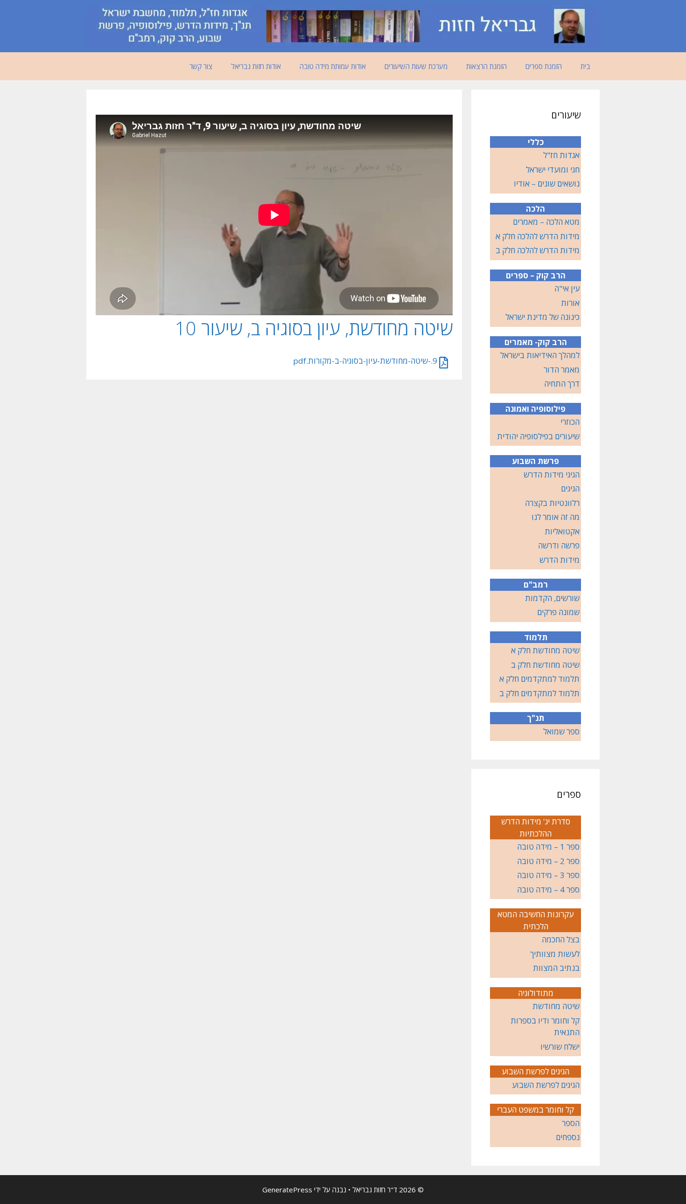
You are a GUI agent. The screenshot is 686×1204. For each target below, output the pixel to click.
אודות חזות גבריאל (256, 66)
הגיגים (570, 488)
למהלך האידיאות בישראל (540, 355)
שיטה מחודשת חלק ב (545, 664)
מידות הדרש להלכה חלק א (538, 236)
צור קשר (200, 66)
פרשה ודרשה (559, 545)
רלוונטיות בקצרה (552, 503)
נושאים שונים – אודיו (547, 183)
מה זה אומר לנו (556, 517)
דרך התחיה (562, 383)
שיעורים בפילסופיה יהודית (538, 436)
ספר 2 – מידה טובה (548, 861)
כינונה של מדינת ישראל (542, 316)
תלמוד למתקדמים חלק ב (539, 693)
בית (585, 66)
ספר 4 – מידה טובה (548, 889)
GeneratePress (287, 1189)
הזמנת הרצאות (486, 66)
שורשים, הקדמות (552, 598)
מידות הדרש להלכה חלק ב (538, 250)
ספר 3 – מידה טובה (548, 875)
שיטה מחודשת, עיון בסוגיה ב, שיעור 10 (314, 328)
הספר (571, 1123)
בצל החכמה (561, 939)
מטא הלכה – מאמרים (546, 221)
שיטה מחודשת (556, 1006)
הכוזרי (570, 421)
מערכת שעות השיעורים (416, 66)
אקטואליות (562, 531)
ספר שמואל (561, 731)
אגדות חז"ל (561, 155)
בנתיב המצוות (556, 967)
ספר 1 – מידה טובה (548, 846)
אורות (570, 303)
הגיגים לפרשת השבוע (546, 1084)
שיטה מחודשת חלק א (545, 650)
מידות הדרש (559, 559)
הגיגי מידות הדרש (552, 474)
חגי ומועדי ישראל (553, 169)
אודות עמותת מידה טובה (333, 66)
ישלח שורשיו (560, 1046)
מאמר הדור (562, 369)
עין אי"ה (567, 288)
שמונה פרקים (558, 612)
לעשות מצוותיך (555, 953)
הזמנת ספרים (543, 66)
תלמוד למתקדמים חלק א (539, 678)
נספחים (568, 1137)
